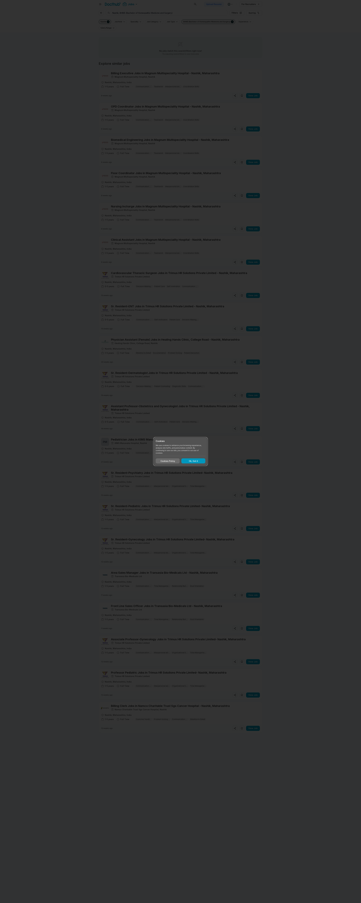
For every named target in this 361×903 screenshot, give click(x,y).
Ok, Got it (193, 461)
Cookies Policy (167, 461)
